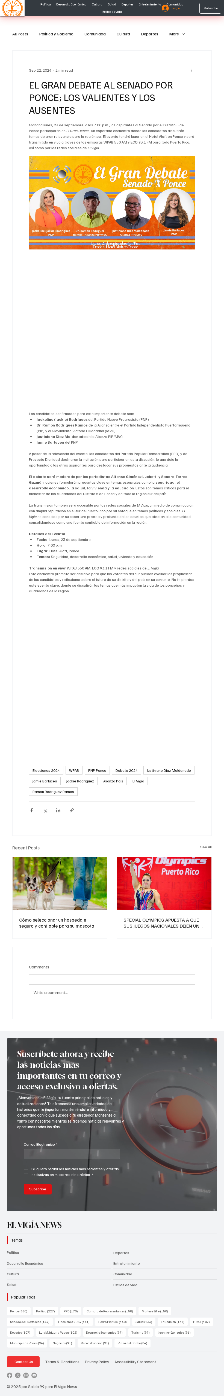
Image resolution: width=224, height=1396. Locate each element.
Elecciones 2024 (46, 770)
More (174, 33)
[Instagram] (26, 1375)
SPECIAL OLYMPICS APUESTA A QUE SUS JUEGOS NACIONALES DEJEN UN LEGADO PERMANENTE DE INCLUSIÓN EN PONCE (162, 923)
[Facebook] (9, 1375)
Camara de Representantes (111, 1311)
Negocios (64, 1343)
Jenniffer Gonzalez (176, 1332)
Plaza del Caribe (134, 1343)
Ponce (20, 1311)
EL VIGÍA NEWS (35, 1225)
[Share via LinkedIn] (58, 810)
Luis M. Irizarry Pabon (60, 1332)
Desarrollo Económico (25, 1263)
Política (13, 1252)
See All (206, 847)
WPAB (74, 770)
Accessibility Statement (135, 1361)
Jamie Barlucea (45, 781)
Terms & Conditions (62, 1361)
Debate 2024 (127, 770)
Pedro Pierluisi (114, 1321)
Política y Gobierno (56, 33)
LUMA (203, 1321)
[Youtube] (34, 1375)
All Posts (20, 33)
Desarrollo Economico (106, 1332)
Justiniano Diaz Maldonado (169, 770)
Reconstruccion (96, 1343)
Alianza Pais (113, 781)
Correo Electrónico (40, 1144)
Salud (11, 1284)
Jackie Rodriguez (80, 781)
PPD (72, 1311)
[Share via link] (71, 810)
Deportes (149, 33)
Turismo (142, 1332)
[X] (17, 1375)
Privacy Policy (97, 1361)
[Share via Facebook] (31, 810)
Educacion (174, 1321)
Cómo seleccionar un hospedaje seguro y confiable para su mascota (56, 923)
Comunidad (95, 33)
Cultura (123, 33)
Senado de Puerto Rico (31, 1321)
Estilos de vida (125, 1284)
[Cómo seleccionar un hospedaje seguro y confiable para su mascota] (60, 883)
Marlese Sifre (156, 1311)
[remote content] (112, 330)
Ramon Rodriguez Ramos (53, 791)
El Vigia (138, 781)
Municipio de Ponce (28, 1343)
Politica (47, 1311)
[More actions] (191, 70)
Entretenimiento (126, 1263)
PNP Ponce (97, 770)
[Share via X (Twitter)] (45, 810)
